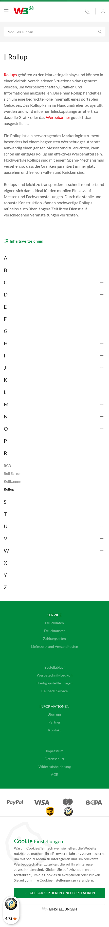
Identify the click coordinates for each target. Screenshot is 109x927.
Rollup (9, 489)
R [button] (5, 453)
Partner (54, 722)
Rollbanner (12, 481)
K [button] (5, 380)
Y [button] (5, 575)
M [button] (6, 404)
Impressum (54, 751)
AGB (54, 774)
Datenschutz (54, 759)
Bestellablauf (54, 667)
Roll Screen (13, 473)
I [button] (4, 355)
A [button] (5, 258)
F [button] (5, 319)
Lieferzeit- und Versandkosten (54, 646)
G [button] (6, 331)
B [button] (5, 270)
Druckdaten (54, 623)
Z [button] (5, 587)
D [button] (6, 294)
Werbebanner (58, 117)
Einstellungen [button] (62, 909)
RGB (7, 465)
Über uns (54, 714)
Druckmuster (54, 631)
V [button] (5, 538)
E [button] (5, 307)
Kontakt (54, 730)
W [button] (6, 550)
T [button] (5, 514)
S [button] (5, 502)
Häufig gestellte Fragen (54, 683)
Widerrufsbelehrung (55, 766)
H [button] (6, 343)
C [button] (5, 282)
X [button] (5, 563)
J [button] (5, 368)
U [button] (6, 526)
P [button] (5, 441)
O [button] (6, 429)
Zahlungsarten (54, 638)
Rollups (10, 74)
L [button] (5, 392)
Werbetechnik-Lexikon (54, 675)
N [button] (6, 416)
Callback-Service (54, 691)
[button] (6, 11)
